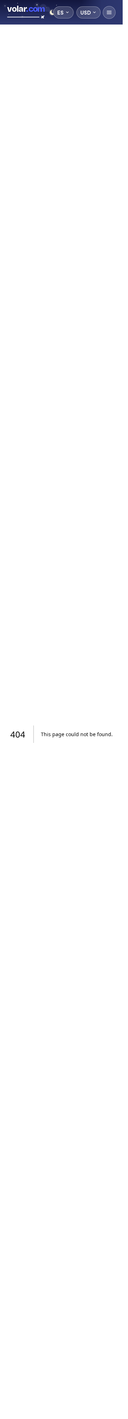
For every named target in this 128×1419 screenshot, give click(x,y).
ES (60, 12)
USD (85, 12)
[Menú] (109, 12)
